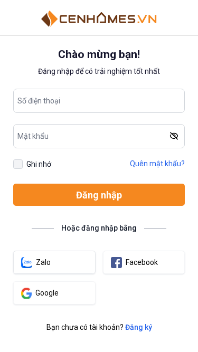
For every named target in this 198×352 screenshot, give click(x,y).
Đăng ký (138, 327)
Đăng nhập (99, 195)
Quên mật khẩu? (157, 163)
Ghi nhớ (38, 164)
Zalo (43, 262)
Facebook (142, 262)
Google (47, 293)
